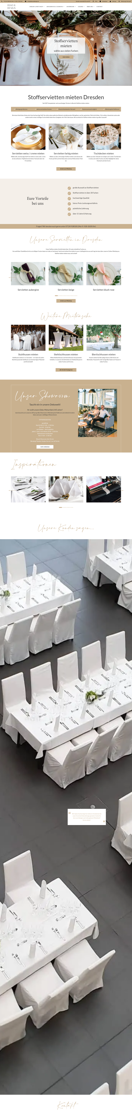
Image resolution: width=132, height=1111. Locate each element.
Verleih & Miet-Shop (36, 6)
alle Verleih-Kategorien (66, 370)
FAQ (96, 1)
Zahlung (114, 1)
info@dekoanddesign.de (33, 1)
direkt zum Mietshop (66, 169)
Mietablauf (104, 1)
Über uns (90, 6)
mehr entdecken (45, 447)
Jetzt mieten (66, 57)
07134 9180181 (13, 1)
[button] (119, 277)
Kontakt (100, 6)
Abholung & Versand (126, 1)
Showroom (70, 6)
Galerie (80, 6)
